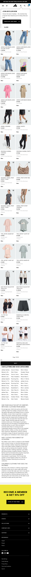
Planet (3, 545)
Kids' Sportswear (15, 385)
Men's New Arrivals (25, 385)
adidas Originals (6, 388)
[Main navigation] (3, 5)
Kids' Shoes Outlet (15, 394)
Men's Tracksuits (25, 383)
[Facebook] (2, 553)
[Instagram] (5, 553)
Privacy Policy (4, 563)
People (3, 543)
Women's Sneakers (6, 376)
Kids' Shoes (14, 372)
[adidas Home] (15, 5)
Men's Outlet (24, 394)
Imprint (3, 568)
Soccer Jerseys (15, 374)
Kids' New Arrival (15, 390)
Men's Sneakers (25, 374)
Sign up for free (14, 501)
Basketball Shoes (15, 388)
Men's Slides (24, 392)
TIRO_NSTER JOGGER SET (7, 234)
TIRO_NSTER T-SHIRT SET (22, 234)
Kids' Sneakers (15, 376)
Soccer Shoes (15, 370)
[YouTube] (8, 553)
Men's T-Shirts (25, 379)
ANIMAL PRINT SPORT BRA (23, 177)
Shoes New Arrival (25, 376)
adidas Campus (6, 374)
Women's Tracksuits (6, 385)
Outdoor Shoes (15, 397)
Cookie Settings (5, 561)
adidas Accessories (25, 381)
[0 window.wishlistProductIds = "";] (7, 5)
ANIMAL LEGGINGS (5, 126)
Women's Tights (6, 399)
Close (6, 27)
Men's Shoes (24, 370)
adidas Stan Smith (6, 392)
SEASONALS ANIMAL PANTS (23, 151)
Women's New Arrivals (25, 390)
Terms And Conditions (6, 566)
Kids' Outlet (14, 399)
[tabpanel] (15, 197)
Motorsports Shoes (15, 392)
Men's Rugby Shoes (25, 397)
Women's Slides (6, 394)
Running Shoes (15, 379)
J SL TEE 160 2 (4, 315)
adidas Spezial (6, 383)
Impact (3, 540)
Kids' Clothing (15, 381)
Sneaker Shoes (25, 372)
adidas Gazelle (6, 379)
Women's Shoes (6, 372)
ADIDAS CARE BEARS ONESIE (23, 100)
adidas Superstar (6, 397)
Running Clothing (15, 383)
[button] (13, 32)
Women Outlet (25, 399)
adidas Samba (5, 370)
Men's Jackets (25, 388)
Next (15, 363)
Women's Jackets (6, 390)
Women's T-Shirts (6, 381)
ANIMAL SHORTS (20, 126)
